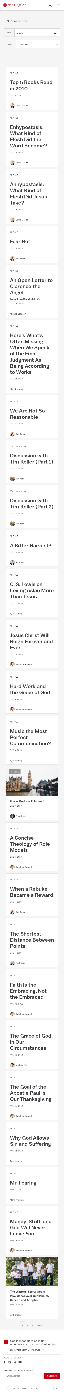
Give (57, 1388)
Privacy (34, 1388)
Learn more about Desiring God (25, 1349)
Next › (39, 1325)
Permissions (23, 1388)
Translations (9, 1388)
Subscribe (52, 1376)
